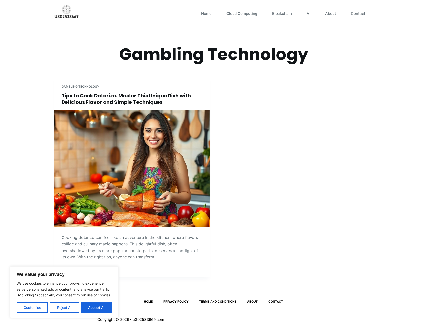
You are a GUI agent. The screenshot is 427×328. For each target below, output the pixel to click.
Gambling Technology (80, 86)
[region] (64, 292)
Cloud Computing (241, 13)
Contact (358, 13)
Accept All (96, 307)
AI (308, 13)
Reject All (64, 307)
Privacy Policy (176, 301)
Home (206, 13)
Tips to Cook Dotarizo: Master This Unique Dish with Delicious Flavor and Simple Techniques (126, 99)
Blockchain (282, 13)
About (330, 13)
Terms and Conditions (217, 301)
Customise (32, 307)
